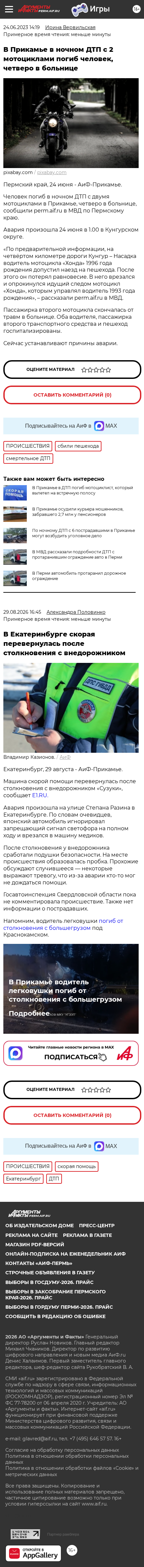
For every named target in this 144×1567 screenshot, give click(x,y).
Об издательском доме (39, 1226)
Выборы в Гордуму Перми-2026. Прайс (59, 1307)
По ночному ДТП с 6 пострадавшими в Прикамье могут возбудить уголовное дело (83, 533)
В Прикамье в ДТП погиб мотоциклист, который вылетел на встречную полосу (82, 490)
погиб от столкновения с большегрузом (63, 924)
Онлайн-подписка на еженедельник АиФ (65, 1254)
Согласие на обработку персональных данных (62, 1450)
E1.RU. (39, 795)
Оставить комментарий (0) (72, 395)
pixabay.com (52, 172)
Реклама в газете (87, 1235)
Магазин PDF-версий (34, 1245)
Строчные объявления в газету (50, 1273)
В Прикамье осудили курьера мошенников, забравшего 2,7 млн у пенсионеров (78, 512)
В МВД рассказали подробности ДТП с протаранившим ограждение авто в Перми (77, 554)
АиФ (65, 757)
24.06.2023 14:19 (21, 27)
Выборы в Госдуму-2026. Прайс (49, 1282)
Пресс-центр (97, 1226)
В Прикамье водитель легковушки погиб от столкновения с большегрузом (65, 990)
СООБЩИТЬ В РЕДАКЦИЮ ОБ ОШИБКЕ (55, 1316)
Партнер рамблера (63, 1534)
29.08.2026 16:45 (22, 612)
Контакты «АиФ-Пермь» (38, 1263)
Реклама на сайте (31, 1235)
